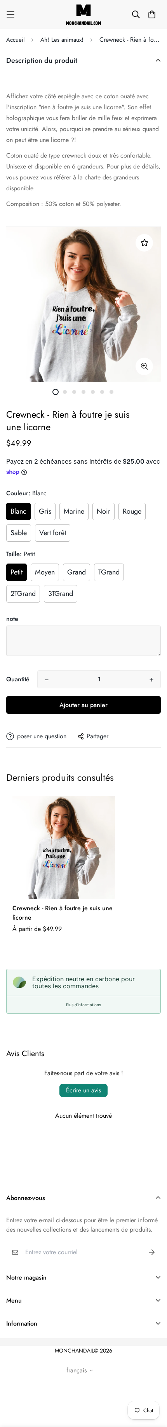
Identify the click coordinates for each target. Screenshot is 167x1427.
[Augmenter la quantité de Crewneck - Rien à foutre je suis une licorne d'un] (151, 680)
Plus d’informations (83, 1004)
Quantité (18, 679)
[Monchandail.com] (83, 14)
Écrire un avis (83, 1090)
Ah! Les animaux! (62, 39)
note (12, 618)
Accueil (15, 39)
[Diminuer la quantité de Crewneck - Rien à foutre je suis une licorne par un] (47, 680)
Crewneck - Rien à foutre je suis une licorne (62, 913)
